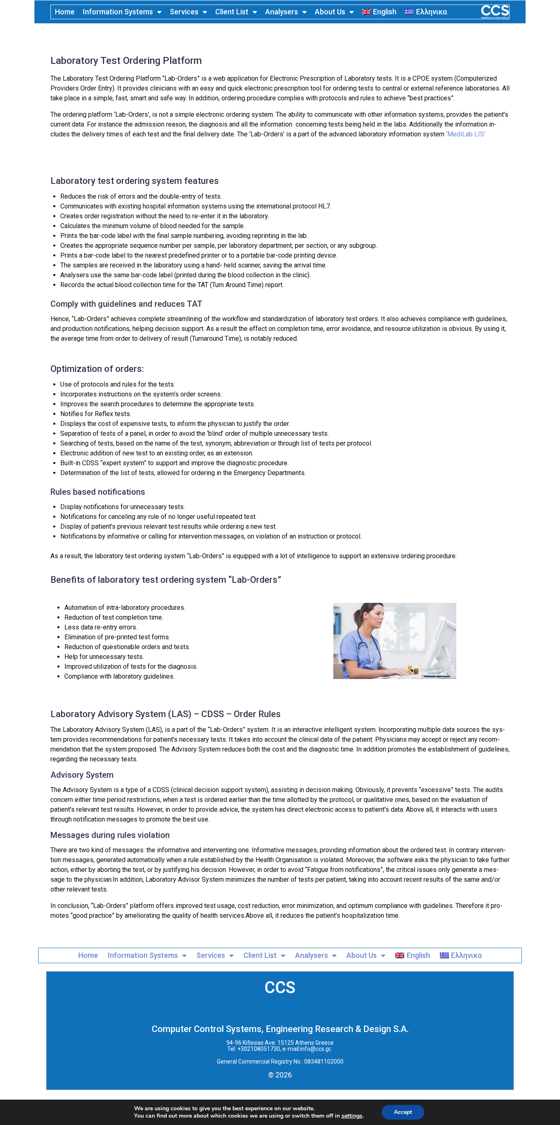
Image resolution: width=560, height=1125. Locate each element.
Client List (231, 11)
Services (184, 11)
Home (65, 11)
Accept (403, 1112)
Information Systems (118, 11)
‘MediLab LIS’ (465, 134)
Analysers (281, 11)
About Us (330, 11)
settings (351, 1116)
